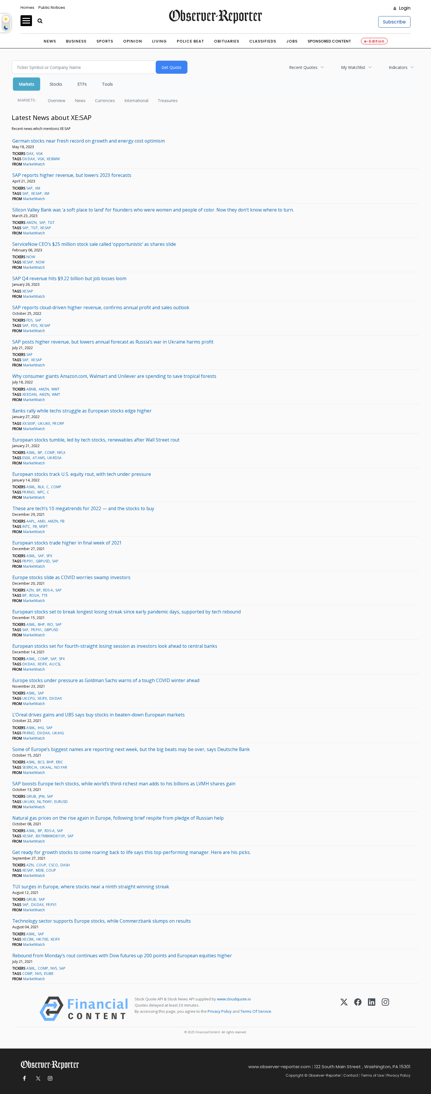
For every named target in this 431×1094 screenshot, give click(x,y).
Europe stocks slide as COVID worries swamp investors (71, 577)
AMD (41, 521)
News (50, 41)
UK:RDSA (54, 457)
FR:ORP (58, 423)
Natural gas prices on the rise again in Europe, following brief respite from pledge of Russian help (118, 818)
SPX (49, 555)
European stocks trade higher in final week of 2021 (67, 543)
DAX (29, 153)
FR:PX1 (27, 561)
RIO (50, 624)
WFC (41, 492)
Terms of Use (372, 1075)
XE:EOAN (29, 394)
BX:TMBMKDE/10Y (50, 835)
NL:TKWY (44, 801)
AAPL (30, 521)
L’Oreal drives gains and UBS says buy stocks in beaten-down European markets (98, 714)
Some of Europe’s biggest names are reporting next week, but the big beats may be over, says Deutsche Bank (131, 749)
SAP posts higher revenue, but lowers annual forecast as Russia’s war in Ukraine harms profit (112, 342)
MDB (40, 870)
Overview (56, 100)
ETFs (82, 84)
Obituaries (226, 41)
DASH (65, 865)
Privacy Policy (220, 1011)
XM (37, 188)
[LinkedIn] (372, 1009)
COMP (50, 452)
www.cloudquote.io (234, 999)
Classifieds (262, 41)
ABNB (31, 389)
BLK (41, 486)
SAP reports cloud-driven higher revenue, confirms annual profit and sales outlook (100, 307)
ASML (30, 452)
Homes (27, 7)
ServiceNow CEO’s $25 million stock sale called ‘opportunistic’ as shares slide (94, 244)
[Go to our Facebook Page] (24, 1078)
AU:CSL (55, 664)
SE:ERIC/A (29, 767)
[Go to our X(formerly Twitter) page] (37, 1078)
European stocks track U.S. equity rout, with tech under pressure (81, 474)
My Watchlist (353, 67)
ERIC (59, 762)
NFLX (61, 452)
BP (40, 452)
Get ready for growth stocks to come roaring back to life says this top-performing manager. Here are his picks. (131, 852)
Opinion (132, 41)
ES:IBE (48, 973)
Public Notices (51, 7)
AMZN (31, 222)
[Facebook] (358, 1009)
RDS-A (48, 590)
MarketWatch (34, 164)
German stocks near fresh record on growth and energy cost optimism (88, 141)
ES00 (26, 457)
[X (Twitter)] (344, 1009)
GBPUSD (43, 561)
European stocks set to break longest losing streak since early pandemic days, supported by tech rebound (126, 611)
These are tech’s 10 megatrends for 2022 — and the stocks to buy (83, 508)
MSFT (43, 526)
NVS (53, 968)
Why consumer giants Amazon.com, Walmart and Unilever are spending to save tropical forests (114, 376)
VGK (39, 153)
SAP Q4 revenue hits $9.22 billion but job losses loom (69, 278)
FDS (29, 320)
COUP (41, 865)
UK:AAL (46, 767)
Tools (107, 84)
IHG (41, 727)
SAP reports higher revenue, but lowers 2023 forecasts (71, 175)
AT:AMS (39, 457)
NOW (30, 256)
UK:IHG (58, 733)
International (136, 100)
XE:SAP (36, 193)
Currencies (105, 100)
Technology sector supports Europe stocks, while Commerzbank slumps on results (101, 921)
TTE (44, 595)
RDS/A (34, 595)
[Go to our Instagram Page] (50, 1078)
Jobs (292, 41)
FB (62, 521)
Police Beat (190, 41)
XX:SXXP (28, 423)
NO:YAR (60, 767)
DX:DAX (28, 158)
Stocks (56, 84)
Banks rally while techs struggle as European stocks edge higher (82, 410)
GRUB (31, 796)
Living (159, 41)
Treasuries (168, 100)
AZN (30, 590)
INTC (26, 526)
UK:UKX (44, 423)
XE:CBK (28, 939)
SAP (29, 188)
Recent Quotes (303, 67)
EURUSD (61, 801)
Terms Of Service (255, 1011)
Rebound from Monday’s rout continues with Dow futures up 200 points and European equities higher (122, 955)
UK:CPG (28, 698)
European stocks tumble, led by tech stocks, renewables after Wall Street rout (95, 440)
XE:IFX (42, 664)
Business (76, 41)
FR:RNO (28, 492)
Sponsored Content (329, 41)
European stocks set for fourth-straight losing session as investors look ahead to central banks (114, 646)
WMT (55, 389)
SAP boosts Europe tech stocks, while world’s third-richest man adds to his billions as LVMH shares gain (123, 783)
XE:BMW (53, 158)
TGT (51, 222)
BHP (41, 624)
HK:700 (42, 939)
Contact (350, 1075)
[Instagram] (385, 1009)
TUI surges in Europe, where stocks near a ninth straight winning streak (90, 886)
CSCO (53, 865)
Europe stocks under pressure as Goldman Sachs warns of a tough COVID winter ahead (105, 680)
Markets (26, 84)
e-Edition (374, 41)
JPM (42, 796)
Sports (104, 41)
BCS (41, 762)
